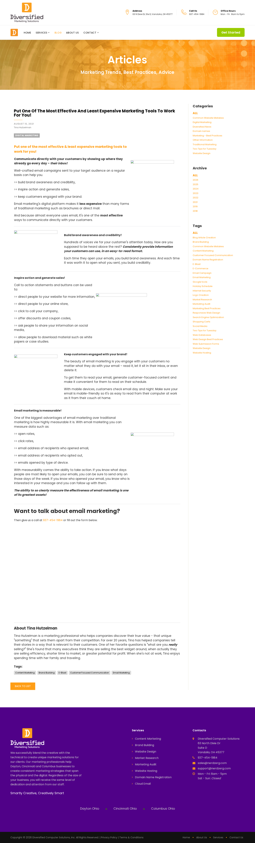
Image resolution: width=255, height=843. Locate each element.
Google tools (200, 281)
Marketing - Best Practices (207, 135)
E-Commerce (200, 268)
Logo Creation (201, 295)
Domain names (201, 131)
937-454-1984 (53, 520)
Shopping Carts (201, 321)
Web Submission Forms (206, 344)
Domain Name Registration (208, 259)
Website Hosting (202, 352)
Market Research (202, 299)
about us (201, 837)
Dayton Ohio (89, 808)
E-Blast (197, 264)
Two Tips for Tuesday (204, 148)
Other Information (203, 140)
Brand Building (201, 242)
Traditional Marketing (204, 144)
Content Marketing (203, 250)
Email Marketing (202, 277)
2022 (195, 197)
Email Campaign (202, 273)
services (218, 837)
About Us (72, 32)
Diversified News (202, 126)
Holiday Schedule (202, 286)
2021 (195, 202)
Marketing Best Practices (206, 308)
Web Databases (202, 335)
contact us (236, 837)
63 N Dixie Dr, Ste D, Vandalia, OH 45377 (153, 14)
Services (41, 32)
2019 (195, 206)
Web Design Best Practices (208, 339)
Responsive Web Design (206, 312)
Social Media (200, 326)
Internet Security (202, 290)
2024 (195, 188)
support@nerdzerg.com (214, 768)
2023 (195, 193)
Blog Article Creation (204, 237)
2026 (195, 180)
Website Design (201, 153)
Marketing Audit (201, 304)
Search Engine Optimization (208, 317)
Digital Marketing (202, 122)
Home (27, 32)
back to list (23, 686)
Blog (58, 32)
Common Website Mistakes (208, 118)
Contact (89, 32)
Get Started (230, 32)
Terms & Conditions (131, 837)
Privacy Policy (109, 837)
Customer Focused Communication (213, 255)
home (186, 837)
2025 (195, 184)
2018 (195, 211)
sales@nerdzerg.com (212, 763)
